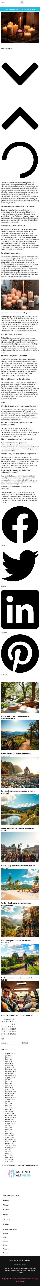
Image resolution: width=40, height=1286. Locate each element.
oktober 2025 (9, 1074)
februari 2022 (9, 1159)
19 (6, 1031)
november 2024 (10, 1093)
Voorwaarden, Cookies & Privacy (20, 1260)
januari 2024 (9, 1113)
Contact (6, 1224)
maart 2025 (9, 1087)
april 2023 (8, 1131)
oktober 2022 (9, 1143)
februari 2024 (9, 1111)
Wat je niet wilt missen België (11, 1182)
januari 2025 (9, 1089)
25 (4, 1034)
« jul (2, 1038)
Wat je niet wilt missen (11, 1195)
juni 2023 (8, 1127)
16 (15, 1029)
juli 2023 (8, 1125)
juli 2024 (8, 1101)
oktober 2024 (9, 1095)
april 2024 (8, 1107)
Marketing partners (20, 1264)
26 (6, 1034)
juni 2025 (8, 1082)
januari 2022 (9, 1161)
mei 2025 (8, 1083)
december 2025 (10, 1070)
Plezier (5, 1214)
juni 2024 (8, 1103)
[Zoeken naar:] (11, 1043)
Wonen (4, 1165)
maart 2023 (9, 1133)
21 (11, 1031)
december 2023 (10, 1115)
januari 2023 (9, 1137)
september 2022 (10, 1145)
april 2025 (8, 1086)
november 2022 (10, 1141)
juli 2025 (8, 1079)
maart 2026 (9, 1064)
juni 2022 (8, 1151)
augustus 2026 (10, 1054)
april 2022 (8, 1155)
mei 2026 (8, 1060)
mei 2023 (8, 1129)
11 (4, 1029)
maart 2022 (9, 1157)
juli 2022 (8, 1149)
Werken (6, 1210)
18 (4, 1031)
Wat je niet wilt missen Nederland (12, 1186)
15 (13, 1029)
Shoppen (6, 1219)
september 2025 (10, 1076)
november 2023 (10, 1117)
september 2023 (10, 1121)
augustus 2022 (10, 1147)
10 (2, 1029)
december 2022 (10, 1139)
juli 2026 (8, 1056)
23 (15, 1031)
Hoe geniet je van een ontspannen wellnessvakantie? (15, 717)
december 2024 (10, 1091)
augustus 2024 (10, 1099)
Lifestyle (6, 1200)
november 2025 (10, 1072)
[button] (22, 2)
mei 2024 (8, 1105)
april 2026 (8, 1062)
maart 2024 (9, 1109)
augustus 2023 (10, 1123)
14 (11, 1029)
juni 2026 (8, 1058)
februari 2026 (9, 1066)
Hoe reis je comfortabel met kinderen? (17, 1015)
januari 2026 (9, 1068)
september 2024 (10, 1097)
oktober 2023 (9, 1119)
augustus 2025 (10, 1078)
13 (8, 1029)
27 (8, 1034)
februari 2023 (9, 1135)
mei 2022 (8, 1153)
